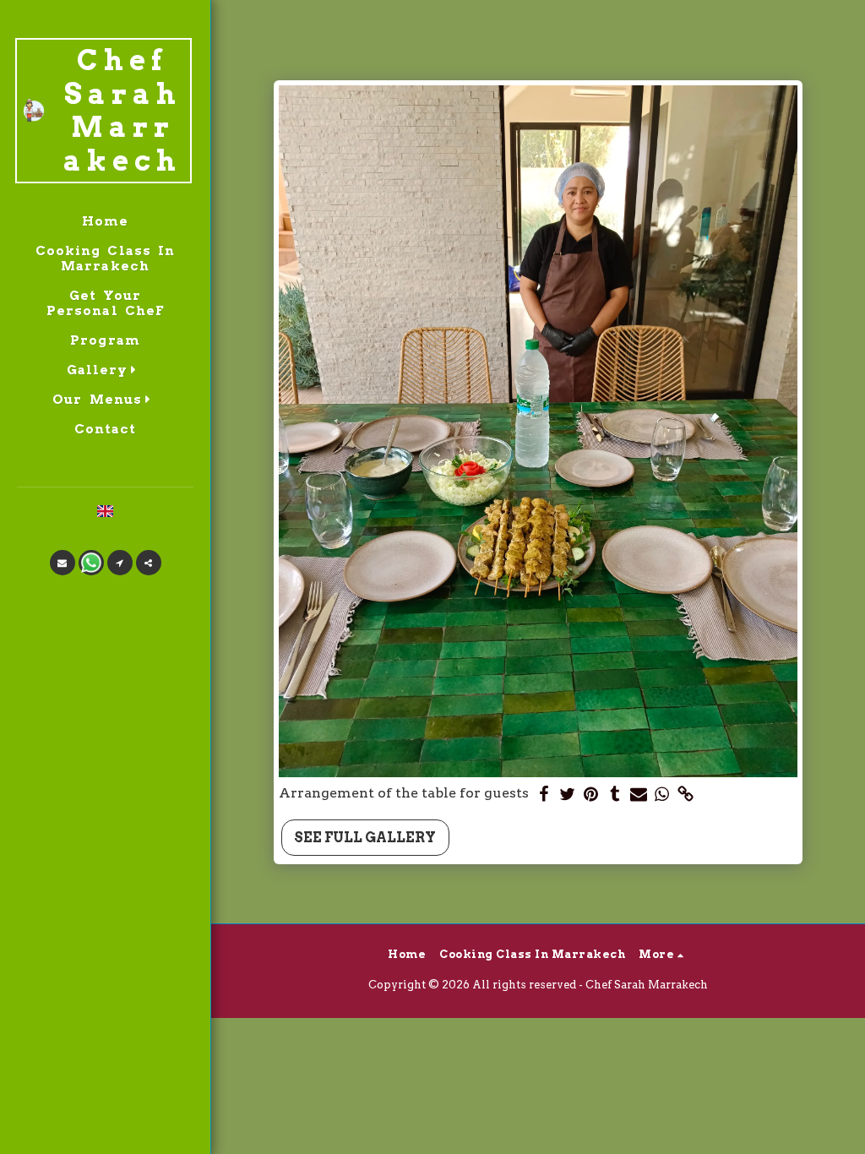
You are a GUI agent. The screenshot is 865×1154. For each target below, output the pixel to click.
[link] (685, 794)
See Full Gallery (365, 838)
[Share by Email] (638, 794)
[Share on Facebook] (544, 794)
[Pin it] (591, 794)
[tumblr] (615, 794)
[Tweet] (567, 794)
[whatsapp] (662, 794)
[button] (105, 370)
